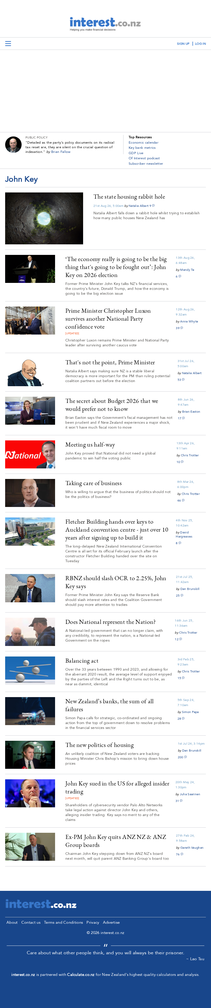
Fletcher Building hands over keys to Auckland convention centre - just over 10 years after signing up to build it (116, 529)
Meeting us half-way (90, 444)
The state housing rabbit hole (129, 196)
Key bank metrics (142, 147)
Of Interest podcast (144, 158)
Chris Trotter (190, 455)
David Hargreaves (184, 534)
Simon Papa (190, 712)
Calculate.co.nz (81, 974)
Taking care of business (93, 483)
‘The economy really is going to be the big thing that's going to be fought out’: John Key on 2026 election (116, 267)
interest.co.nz (23, 974)
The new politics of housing (99, 745)
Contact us (30, 922)
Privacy (92, 922)
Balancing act (82, 660)
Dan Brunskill (190, 589)
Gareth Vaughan (192, 848)
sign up (183, 44)
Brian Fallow (61, 152)
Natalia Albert (138, 206)
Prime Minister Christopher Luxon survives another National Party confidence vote (108, 318)
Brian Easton (191, 412)
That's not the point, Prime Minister (110, 362)
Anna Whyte (189, 321)
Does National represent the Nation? (110, 622)
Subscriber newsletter (146, 163)
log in (200, 44)
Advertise (111, 922)
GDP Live (136, 153)
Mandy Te (187, 270)
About (12, 922)
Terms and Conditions (63, 922)
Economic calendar (144, 142)
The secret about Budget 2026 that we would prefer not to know (111, 405)
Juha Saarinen (190, 794)
